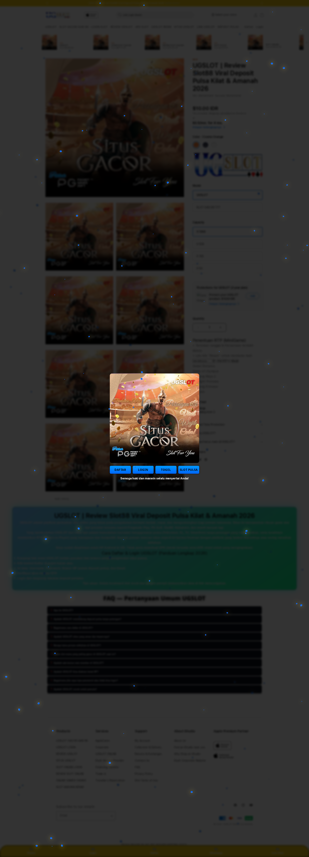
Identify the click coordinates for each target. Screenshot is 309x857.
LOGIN (143, 470)
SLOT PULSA (189, 470)
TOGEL (166, 470)
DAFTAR (120, 470)
